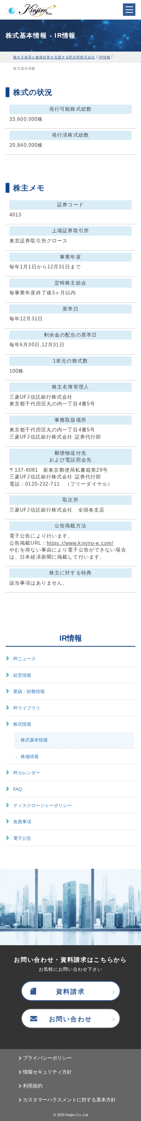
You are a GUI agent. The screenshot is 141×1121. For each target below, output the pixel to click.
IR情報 (105, 57)
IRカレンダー (26, 772)
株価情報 (30, 756)
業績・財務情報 (29, 691)
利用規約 (32, 1086)
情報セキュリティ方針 (47, 1072)
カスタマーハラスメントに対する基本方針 (69, 1100)
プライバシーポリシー (47, 1058)
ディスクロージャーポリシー (42, 805)
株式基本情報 (34, 740)
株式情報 (22, 724)
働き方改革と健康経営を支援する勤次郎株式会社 (54, 57)
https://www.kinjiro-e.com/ (80, 543)
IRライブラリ (26, 708)
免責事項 (22, 821)
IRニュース (24, 658)
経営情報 (22, 675)
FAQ (17, 789)
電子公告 (22, 838)
